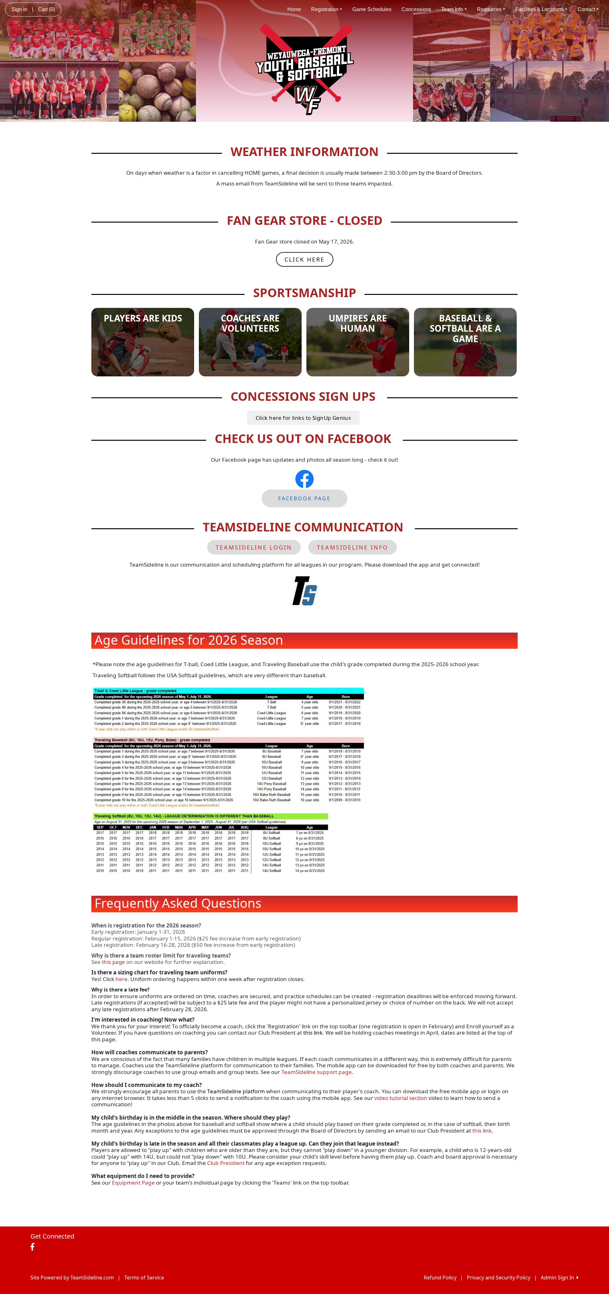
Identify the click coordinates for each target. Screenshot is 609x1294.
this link (313, 1032)
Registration (324, 9)
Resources (489, 9)
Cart (46, 9)
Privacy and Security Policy (498, 1277)
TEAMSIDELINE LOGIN (254, 547)
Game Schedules (371, 9)
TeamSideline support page (316, 1072)
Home (294, 9)
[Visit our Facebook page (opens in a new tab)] (33, 1247)
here (121, 979)
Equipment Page (133, 1182)
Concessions (416, 9)
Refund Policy (440, 1277)
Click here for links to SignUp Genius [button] (303, 417)
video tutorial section (400, 1098)
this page (113, 962)
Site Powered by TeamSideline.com (72, 1277)
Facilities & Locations (539, 9)
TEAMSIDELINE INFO (352, 547)
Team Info (452, 9)
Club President (226, 1163)
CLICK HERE (305, 259)
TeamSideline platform (236, 1091)
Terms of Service (144, 1277)
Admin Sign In (559, 1277)
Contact (586, 9)
